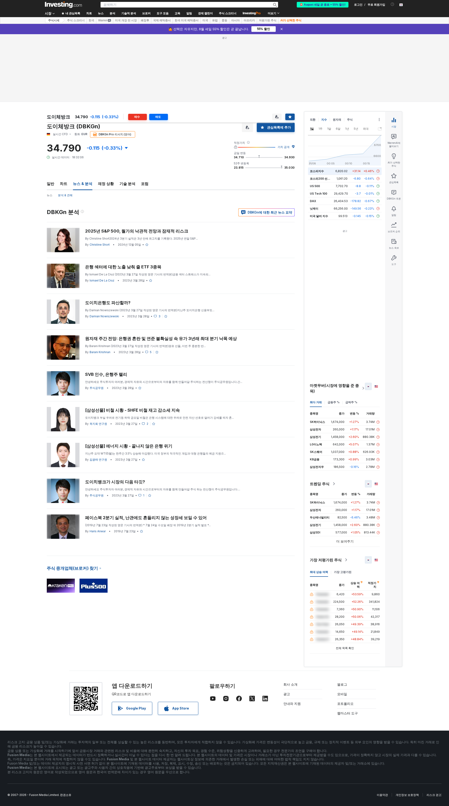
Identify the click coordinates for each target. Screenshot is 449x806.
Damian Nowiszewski (104, 316)
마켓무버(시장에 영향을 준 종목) (334, 388)
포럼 (144, 183)
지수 (324, 119)
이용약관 (382, 795)
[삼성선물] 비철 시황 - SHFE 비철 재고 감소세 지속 (132, 410)
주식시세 (53, 20)
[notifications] (392, 4)
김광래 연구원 (98, 459)
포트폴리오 (345, 704)
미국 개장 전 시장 (126, 20)
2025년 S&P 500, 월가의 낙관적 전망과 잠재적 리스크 (136, 231)
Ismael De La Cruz (102, 280)
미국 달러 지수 (319, 216)
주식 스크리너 (227, 13)
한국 (91, 20)
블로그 (342, 684)
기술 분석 (127, 183)
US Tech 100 (318, 193)
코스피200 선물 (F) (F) (324, 178)
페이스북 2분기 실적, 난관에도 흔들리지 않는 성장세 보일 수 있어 (146, 517)
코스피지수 (317, 171)
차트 (63, 183)
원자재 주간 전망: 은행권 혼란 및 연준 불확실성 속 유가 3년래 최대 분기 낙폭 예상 (161, 338)
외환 (312, 119)
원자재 (337, 119)
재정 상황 (106, 183)
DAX (313, 201)
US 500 (315, 186)
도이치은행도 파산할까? (107, 302)
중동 (224, 20)
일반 (50, 183)
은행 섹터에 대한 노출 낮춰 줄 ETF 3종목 (123, 266)
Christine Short (100, 244)
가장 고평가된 (342, 572)
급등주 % (334, 402)
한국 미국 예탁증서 (187, 20)
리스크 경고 (434, 795)
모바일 (342, 694)
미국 (205, 20)
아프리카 (249, 20)
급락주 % (351, 402)
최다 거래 (316, 402)
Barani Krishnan (100, 352)
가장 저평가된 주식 (326, 560)
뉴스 (49, 195)
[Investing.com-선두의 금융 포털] (63, 4)
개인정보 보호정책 (407, 795)
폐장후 (145, 20)
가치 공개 (284, 147)
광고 (286, 694)
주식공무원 (97, 388)
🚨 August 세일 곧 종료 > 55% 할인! (323, 4)
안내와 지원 (292, 704)
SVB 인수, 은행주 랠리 (106, 374)
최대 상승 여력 (319, 572)
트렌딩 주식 (320, 483)
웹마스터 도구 (347, 713)
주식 (350, 119)
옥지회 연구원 (98, 423)
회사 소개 (290, 684)
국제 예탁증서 (162, 20)
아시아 (235, 20)
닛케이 (314, 208)
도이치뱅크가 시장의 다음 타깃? (115, 481)
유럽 (215, 20)
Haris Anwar (98, 531)
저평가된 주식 (267, 20)
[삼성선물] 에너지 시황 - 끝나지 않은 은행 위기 (128, 446)
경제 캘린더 (205, 13)
